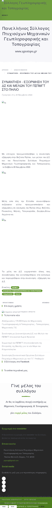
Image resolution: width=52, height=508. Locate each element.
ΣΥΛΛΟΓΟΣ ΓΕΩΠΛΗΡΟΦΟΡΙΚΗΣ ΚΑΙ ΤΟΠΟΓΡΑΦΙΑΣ (22, 291)
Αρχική (5, 70)
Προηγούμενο (8, 303)
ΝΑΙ (4, 506)
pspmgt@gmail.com (11, 460)
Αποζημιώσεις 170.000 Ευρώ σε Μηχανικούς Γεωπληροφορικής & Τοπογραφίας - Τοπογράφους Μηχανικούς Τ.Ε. (25, 324)
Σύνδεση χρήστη (27, 312)
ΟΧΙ (12, 506)
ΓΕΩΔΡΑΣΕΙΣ (7, 294)
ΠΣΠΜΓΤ (15, 287)
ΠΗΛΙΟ (18, 294)
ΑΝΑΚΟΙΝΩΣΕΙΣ (20, 70)
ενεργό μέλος (21, 412)
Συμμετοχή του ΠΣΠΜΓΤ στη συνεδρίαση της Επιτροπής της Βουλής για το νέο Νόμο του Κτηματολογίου (22, 346)
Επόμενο (45, 303)
